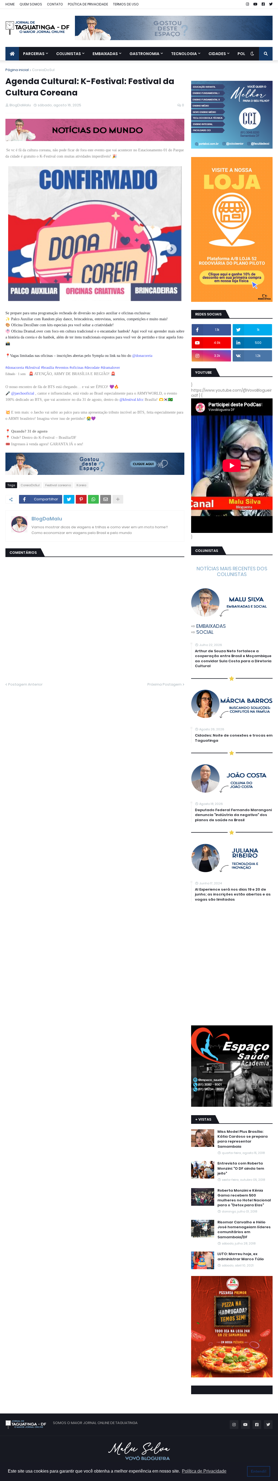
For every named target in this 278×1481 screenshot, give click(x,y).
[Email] (105, 499)
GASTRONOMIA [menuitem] (144, 53)
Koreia (81, 485)
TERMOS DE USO (126, 4)
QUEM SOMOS (31, 4)
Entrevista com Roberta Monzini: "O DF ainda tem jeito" (240, 1168)
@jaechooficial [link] (22, 393)
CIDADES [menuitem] (217, 53)
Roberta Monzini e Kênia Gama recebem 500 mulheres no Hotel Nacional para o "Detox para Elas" (244, 1198)
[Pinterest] (81, 499)
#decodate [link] (92, 368)
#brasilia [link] (47, 368)
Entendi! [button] (259, 1471)
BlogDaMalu (46, 518)
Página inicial (17, 69)
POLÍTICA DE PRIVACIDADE (88, 4)
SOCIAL (205, 632)
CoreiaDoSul (43, 69)
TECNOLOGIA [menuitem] (184, 53)
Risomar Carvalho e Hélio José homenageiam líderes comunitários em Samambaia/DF (244, 1230)
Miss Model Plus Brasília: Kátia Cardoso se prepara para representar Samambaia (242, 1139)
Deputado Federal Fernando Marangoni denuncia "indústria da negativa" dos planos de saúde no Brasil (233, 815)
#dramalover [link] (110, 368)
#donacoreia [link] (14, 368)
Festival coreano (58, 485)
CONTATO (55, 4)
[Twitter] (69, 499)
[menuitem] (12, 53)
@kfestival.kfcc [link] (131, 400)
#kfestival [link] (32, 368)
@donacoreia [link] (142, 356)
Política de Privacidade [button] (204, 1471)
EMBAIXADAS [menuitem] (105, 53)
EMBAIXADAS (211, 626)
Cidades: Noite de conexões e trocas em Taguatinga (234, 738)
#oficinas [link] (76, 368)
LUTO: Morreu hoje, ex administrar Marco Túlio (240, 1256)
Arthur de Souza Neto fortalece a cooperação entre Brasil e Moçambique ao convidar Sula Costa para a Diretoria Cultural (233, 658)
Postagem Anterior (25, 684)
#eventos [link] (61, 368)
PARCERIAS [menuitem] (34, 53)
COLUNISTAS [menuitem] (68, 53)
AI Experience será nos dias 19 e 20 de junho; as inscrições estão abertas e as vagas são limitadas (233, 894)
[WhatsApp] (93, 499)
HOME (10, 4)
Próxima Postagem (164, 684)
